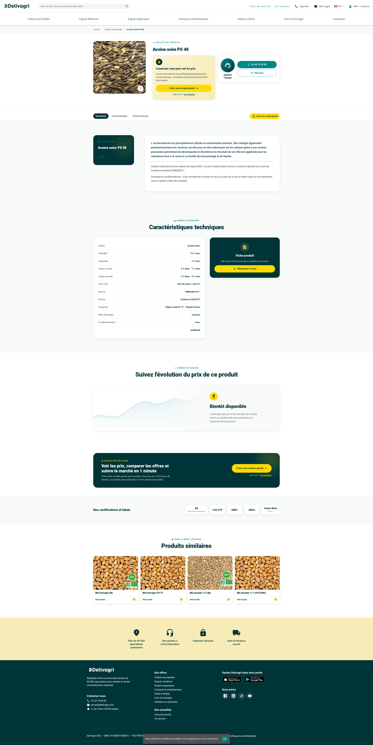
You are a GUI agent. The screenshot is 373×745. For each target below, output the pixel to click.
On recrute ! (160, 718)
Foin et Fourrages (293, 19)
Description (101, 116)
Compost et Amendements (193, 19)
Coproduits (339, 19)
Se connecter (189, 94)
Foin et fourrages (163, 697)
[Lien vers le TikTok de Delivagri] (241, 696)
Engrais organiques (164, 685)
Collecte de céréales (113, 29)
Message (257, 73)
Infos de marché (162, 714)
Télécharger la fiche (244, 268)
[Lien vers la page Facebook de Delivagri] (225, 696)
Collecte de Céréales (39, 19)
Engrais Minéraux (88, 19)
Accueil (96, 29)
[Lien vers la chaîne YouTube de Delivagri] (250, 696)
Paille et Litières (246, 19)
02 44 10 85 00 (257, 64)
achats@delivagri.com (100, 704)
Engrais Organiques (138, 19)
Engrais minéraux (163, 681)
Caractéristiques (119, 116)
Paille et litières (162, 693)
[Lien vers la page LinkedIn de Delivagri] (233, 696)
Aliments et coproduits (165, 702)
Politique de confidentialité (242, 736)
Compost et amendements (168, 689)
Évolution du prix (140, 116)
